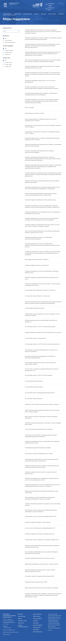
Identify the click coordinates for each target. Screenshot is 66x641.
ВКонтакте (20, 614)
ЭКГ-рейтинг (61, 13)
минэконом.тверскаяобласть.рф (10, 632)
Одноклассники (21, 616)
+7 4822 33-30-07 (7, 627)
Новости (20, 618)
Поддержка (43, 13)
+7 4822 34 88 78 (51, 8)
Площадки (36, 13)
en (60, 3)
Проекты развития (27, 13)
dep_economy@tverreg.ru (9, 630)
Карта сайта (21, 622)
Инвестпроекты (17, 13)
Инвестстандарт (52, 13)
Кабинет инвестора (37, 631)
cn (62, 3)
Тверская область (7, 13)
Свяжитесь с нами (51, 4)
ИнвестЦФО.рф (6, 634)
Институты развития (37, 625)
